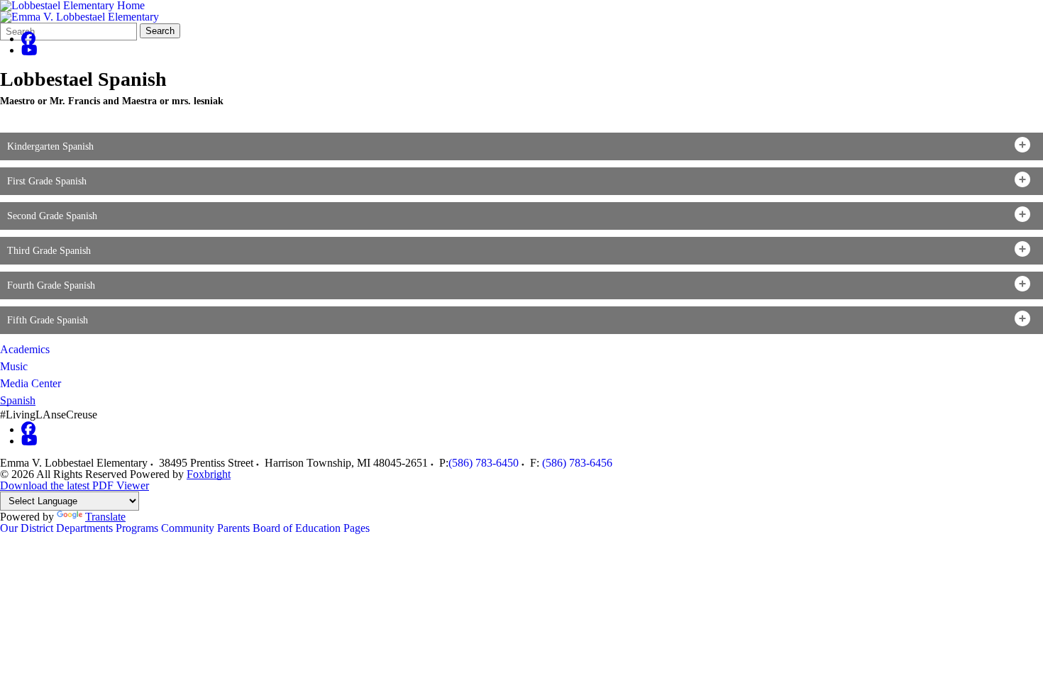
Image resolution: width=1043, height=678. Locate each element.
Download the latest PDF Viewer (74, 485)
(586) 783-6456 (577, 463)
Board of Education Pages (311, 528)
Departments (84, 528)
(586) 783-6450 (483, 463)
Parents (233, 528)
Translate (105, 517)
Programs (137, 528)
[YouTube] (29, 50)
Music (14, 366)
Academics (25, 349)
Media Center (30, 383)
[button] (521, 146)
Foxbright (209, 474)
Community (187, 528)
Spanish (17, 400)
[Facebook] (28, 39)
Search (160, 31)
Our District (26, 528)
